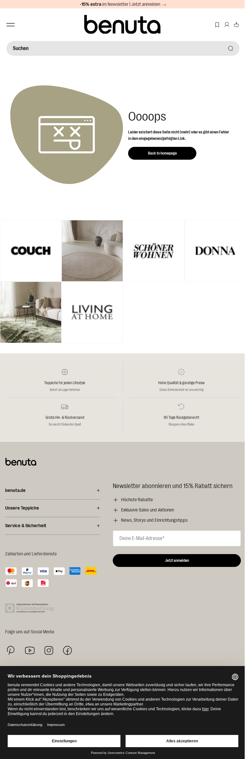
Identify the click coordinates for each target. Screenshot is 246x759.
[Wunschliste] (217, 24)
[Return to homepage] (123, 25)
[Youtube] (30, 650)
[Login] (227, 24)
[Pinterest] (10, 650)
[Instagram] (48, 650)
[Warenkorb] (236, 24)
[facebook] (67, 650)
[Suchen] (231, 48)
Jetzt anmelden (177, 560)
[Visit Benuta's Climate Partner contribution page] (31, 608)
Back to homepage (162, 153)
